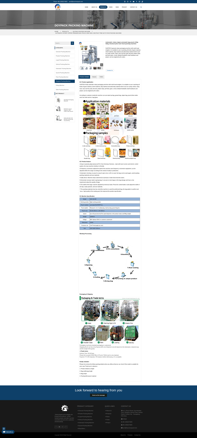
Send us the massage (98, 395)
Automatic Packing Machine (63, 68)
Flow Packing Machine (62, 77)
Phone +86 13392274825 (60, 1)
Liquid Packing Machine (62, 60)
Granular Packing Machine (63, 51)
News (110, 7)
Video (117, 7)
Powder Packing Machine (63, 56)
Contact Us (133, 7)
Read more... (82, 428)
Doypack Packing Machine (81, 31)
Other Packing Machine (62, 89)
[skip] (57, 6)
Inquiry (94, 77)
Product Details (84, 77)
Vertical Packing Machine (63, 64)
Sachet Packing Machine (62, 72)
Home (86, 7)
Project (124, 7)
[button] (102, 68)
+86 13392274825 (127, 422)
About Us (94, 7)
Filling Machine (60, 85)
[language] (125, 1)
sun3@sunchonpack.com (76, 1)
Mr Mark (124, 419)
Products (103, 7)
